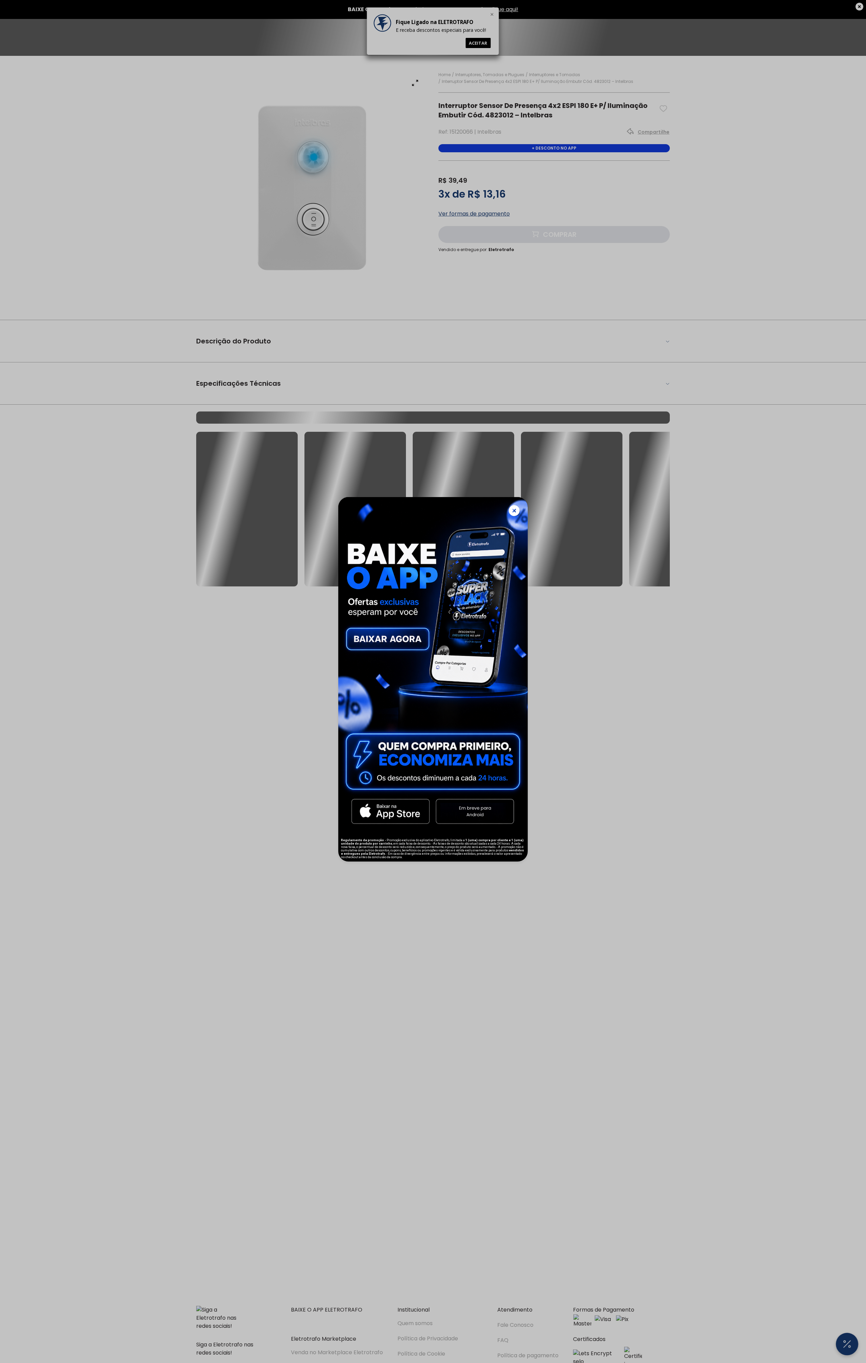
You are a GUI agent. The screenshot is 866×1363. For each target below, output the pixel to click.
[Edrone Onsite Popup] (433, 681)
